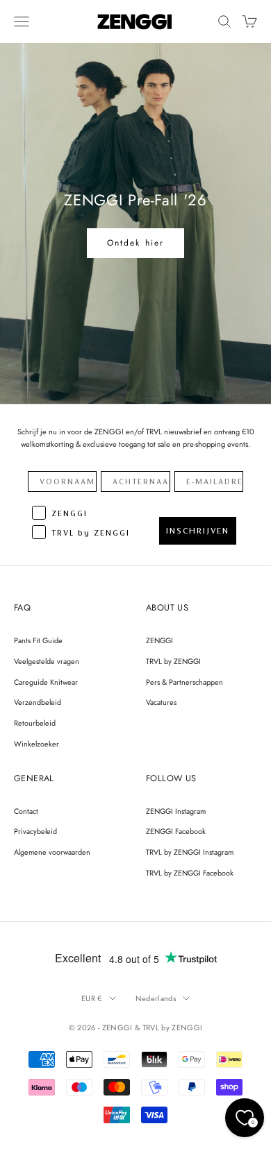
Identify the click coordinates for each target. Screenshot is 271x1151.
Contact (26, 811)
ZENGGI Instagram (176, 811)
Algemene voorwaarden (52, 852)
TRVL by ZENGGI (173, 661)
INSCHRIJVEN (197, 531)
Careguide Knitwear (46, 682)
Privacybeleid (35, 831)
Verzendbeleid (37, 702)
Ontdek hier (136, 243)
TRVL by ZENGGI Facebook (189, 872)
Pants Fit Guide (38, 640)
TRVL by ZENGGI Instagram (189, 852)
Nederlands (156, 998)
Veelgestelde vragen (46, 661)
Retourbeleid (35, 722)
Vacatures (161, 702)
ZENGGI (159, 640)
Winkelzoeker (36, 743)
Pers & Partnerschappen (184, 682)
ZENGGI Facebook (176, 831)
